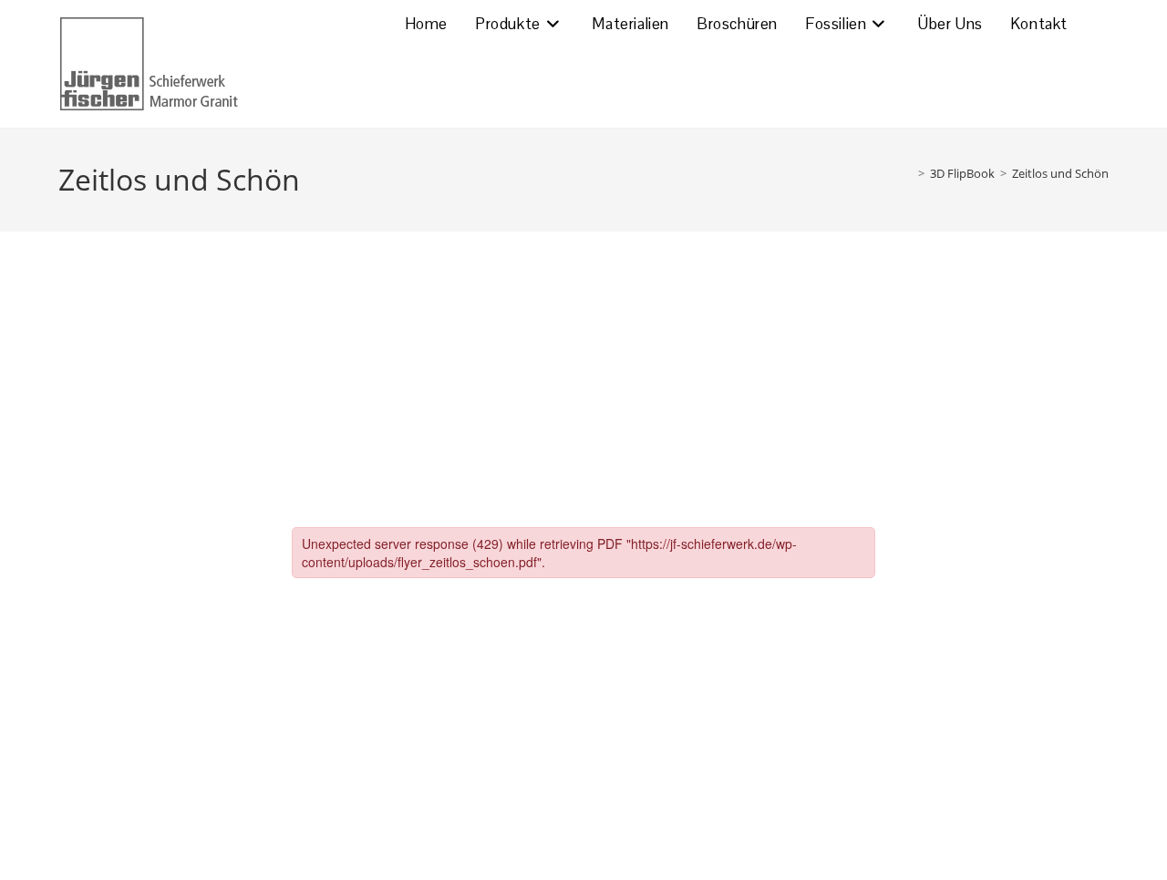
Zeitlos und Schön (1060, 173)
